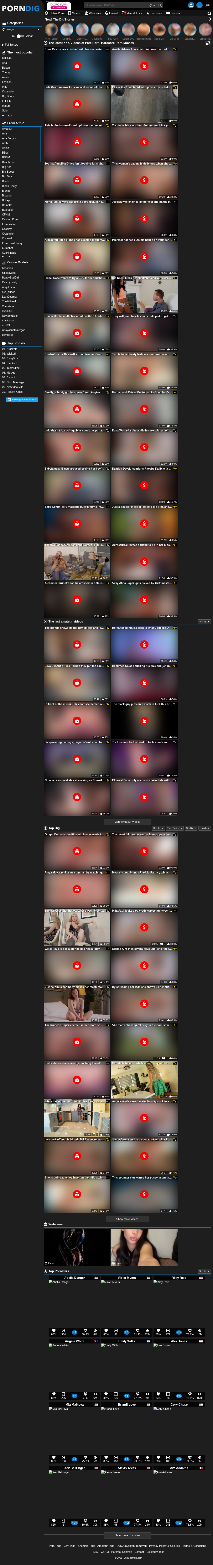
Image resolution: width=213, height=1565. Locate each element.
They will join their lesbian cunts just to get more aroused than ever (142, 316)
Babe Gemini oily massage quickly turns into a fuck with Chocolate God (75, 506)
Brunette (8, 205)
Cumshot (8, 248)
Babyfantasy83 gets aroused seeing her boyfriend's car (75, 468)
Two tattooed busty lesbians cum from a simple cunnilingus (142, 354)
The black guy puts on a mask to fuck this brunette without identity (142, 704)
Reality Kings (13, 391)
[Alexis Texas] (110, 1481)
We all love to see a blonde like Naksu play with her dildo (75, 948)
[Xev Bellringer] (59, 1482)
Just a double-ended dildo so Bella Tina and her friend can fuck (142, 506)
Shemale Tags (86, 1545)
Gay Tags (69, 1545)
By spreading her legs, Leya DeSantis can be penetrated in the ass (75, 742)
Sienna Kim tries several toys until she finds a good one (142, 948)
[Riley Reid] (161, 1289)
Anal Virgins (9, 138)
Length (203, 828)
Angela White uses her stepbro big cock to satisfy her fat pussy (142, 1101)
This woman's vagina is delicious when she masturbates (142, 163)
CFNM (6, 214)
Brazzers (10, 348)
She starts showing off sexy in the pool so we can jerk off (142, 1025)
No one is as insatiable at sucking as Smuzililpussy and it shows (75, 780)
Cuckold (7, 238)
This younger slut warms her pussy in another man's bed (142, 1177)
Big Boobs (8, 171)
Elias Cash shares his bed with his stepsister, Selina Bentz (75, 49)
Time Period (173, 828)
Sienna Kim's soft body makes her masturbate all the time (75, 986)
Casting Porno (11, 219)
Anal (5, 133)
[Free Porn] (22, 8)
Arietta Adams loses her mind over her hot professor (142, 49)
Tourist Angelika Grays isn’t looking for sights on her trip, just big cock (75, 163)
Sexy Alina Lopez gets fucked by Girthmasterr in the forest (142, 583)
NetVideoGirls (13, 387)
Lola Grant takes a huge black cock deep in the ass (75, 430)
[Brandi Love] (110, 1417)
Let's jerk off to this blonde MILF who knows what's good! (75, 1139)
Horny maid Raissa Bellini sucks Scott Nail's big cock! (142, 392)
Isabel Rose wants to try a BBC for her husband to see (75, 278)
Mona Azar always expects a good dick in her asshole (75, 201)
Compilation (9, 224)
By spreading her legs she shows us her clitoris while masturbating (142, 986)
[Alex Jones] (162, 1353)
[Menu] (199, 5)
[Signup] (191, 5)
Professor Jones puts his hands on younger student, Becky (142, 239)
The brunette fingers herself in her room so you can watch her (75, 1025)
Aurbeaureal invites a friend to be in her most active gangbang (142, 544)
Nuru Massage (13, 382)
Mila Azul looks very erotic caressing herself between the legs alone (142, 910)
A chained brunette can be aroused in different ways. (75, 583)
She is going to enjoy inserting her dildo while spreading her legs (75, 1177)
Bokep (6, 200)
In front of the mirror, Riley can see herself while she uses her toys (75, 704)
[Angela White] (58, 1355)
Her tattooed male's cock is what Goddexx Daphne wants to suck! (142, 627)
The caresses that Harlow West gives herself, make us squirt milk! (75, 910)
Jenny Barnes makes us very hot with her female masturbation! (142, 1139)
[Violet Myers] (110, 1291)
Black (6, 181)
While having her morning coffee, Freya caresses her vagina (75, 1101)
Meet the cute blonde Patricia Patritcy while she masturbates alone (142, 872)
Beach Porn (9, 162)
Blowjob (7, 195)
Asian (6, 147)
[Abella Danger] (59, 1292)
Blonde (6, 190)
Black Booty (10, 186)
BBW (5, 152)
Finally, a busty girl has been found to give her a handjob (75, 392)
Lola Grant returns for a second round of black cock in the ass (75, 87)
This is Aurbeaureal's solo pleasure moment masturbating (75, 125)
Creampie (8, 233)
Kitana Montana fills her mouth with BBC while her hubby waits (75, 316)
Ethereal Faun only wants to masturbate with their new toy (142, 780)
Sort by (203, 621)
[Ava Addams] (163, 1481)
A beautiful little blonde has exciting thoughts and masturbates (75, 239)
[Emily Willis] (110, 1353)
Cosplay (7, 228)
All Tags (7, 115)
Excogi (9, 377)
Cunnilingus (9, 252)
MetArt (9, 372)
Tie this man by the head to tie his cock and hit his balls (142, 742)
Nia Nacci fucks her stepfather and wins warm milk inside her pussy (142, 278)
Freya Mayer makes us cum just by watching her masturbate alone (75, 872)
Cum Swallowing (13, 243)
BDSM (6, 157)
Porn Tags (55, 1545)
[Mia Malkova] (58, 1418)
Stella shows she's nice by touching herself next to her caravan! (75, 1063)
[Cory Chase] (162, 1417)
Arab (5, 143)
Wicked (9, 353)
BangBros (10, 358)
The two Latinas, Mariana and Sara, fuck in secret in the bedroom (75, 544)
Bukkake (8, 209)
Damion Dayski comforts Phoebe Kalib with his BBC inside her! (142, 468)
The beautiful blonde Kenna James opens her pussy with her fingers (142, 834)
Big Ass (7, 166)
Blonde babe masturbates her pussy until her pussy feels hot (142, 1063)
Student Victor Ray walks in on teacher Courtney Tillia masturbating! (75, 354)
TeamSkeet (11, 367)
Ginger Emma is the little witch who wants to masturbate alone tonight (75, 834)
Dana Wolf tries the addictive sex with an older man (142, 430)
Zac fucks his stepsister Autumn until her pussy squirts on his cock (142, 125)
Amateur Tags (105, 1545)
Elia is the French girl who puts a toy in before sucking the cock (142, 87)
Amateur (7, 128)
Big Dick (7, 176)
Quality (189, 828)
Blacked (9, 363)
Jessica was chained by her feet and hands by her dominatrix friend (142, 201)
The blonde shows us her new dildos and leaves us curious (75, 627)
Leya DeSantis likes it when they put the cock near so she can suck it (75, 665)
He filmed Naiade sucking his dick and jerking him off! (142, 665)
